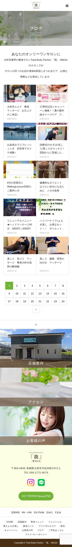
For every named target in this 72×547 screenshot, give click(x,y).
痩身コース (28, 526)
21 (40, 301)
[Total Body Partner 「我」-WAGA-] (36, 457)
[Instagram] (30, 482)
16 (63, 293)
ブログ (40, 530)
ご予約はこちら (56, 530)
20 (32, 301)
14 (47, 293)
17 (9, 301)
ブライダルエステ (47, 526)
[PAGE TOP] (36, 324)
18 (17, 301)
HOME (9, 522)
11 (24, 293)
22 (47, 301)
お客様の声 (27, 530)
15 (55, 293)
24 (63, 301)
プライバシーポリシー (36, 534)
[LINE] (41, 482)
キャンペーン (11, 530)
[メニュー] (67, 6)
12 (32, 293)
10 (17, 293)
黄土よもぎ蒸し (11, 526)
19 (24, 301)
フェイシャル (55, 522)
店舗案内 (22, 522)
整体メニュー (37, 522)
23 (55, 301)
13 (40, 293)
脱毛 (62, 526)
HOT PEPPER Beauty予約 (36, 496)
